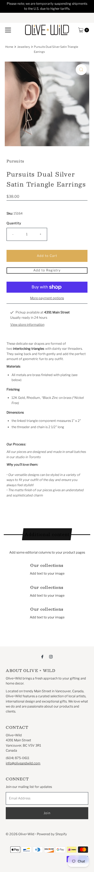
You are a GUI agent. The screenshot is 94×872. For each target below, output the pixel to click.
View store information (27, 324)
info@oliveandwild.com (23, 763)
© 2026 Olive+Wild (20, 834)
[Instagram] (51, 656)
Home (9, 47)
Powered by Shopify (52, 834)
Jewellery (23, 47)
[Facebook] (42, 656)
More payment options (47, 298)
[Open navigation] (8, 30)
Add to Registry (47, 270)
